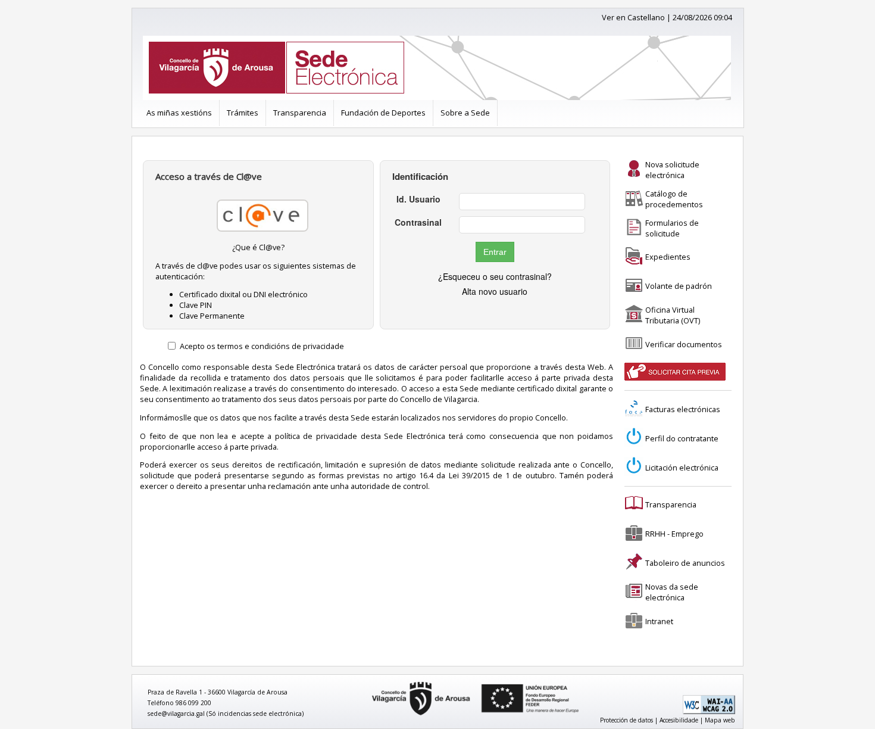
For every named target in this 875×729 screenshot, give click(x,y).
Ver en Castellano (633, 17)
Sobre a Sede (465, 112)
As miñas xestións (179, 112)
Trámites (242, 112)
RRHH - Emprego (674, 533)
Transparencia (299, 112)
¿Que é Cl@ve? (258, 247)
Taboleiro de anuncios (685, 562)
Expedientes (667, 256)
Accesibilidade (679, 720)
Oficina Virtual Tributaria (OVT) (672, 315)
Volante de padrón (678, 286)
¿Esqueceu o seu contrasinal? (495, 276)
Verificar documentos (683, 344)
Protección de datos (626, 720)
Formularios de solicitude (672, 228)
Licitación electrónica (681, 467)
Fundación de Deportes (383, 112)
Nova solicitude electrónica (672, 169)
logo (367, 682)
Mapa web (720, 720)
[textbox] (522, 201)
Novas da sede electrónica (671, 592)
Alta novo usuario (494, 291)
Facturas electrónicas (682, 409)
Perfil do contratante (681, 438)
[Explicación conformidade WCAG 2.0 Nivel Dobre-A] (709, 712)
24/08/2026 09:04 (702, 17)
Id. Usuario (418, 199)
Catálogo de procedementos (674, 199)
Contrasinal (418, 222)
